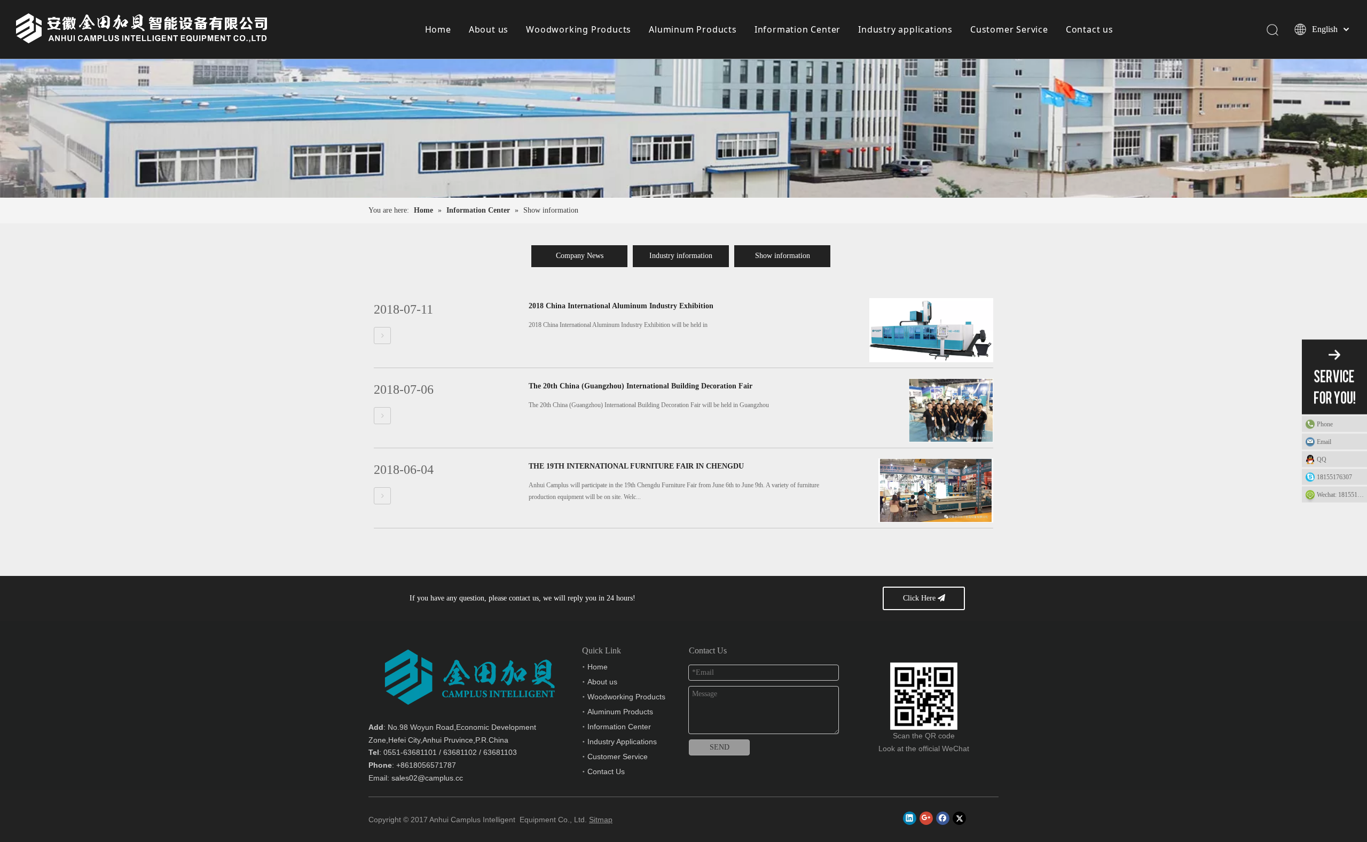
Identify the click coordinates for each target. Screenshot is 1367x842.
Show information (782, 256)
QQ (1321, 459)
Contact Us (606, 771)
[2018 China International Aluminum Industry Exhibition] (382, 336)
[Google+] (926, 818)
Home (438, 29)
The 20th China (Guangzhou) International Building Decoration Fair (640, 386)
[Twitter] (959, 818)
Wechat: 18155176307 (1342, 494)
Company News (579, 256)
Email (1324, 442)
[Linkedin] (909, 818)
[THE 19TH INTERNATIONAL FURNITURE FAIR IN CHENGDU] (382, 496)
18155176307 (1334, 477)
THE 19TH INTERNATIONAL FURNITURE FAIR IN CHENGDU (636, 466)
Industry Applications (622, 741)
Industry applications (905, 29)
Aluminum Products (693, 29)
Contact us (1089, 29)
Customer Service (1009, 29)
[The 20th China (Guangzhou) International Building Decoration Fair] (382, 416)
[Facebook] (942, 818)
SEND (719, 747)
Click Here (920, 598)
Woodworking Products (578, 29)
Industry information (680, 256)
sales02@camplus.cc (427, 778)
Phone (1325, 424)
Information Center (797, 29)
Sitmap (600, 819)
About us (488, 29)
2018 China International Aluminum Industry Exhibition (621, 306)
